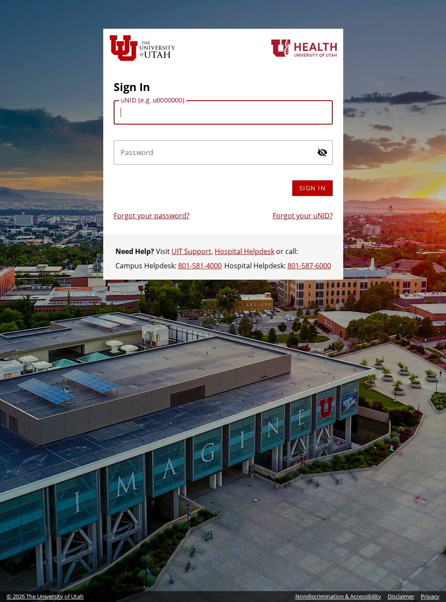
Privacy (430, 596)
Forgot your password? (151, 215)
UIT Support (191, 251)
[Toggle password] (322, 152)
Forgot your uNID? (303, 215)
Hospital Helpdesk (244, 251)
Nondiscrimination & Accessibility (338, 596)
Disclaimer (401, 596)
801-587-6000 (309, 266)
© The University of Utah (45, 596)
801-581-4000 (200, 266)
